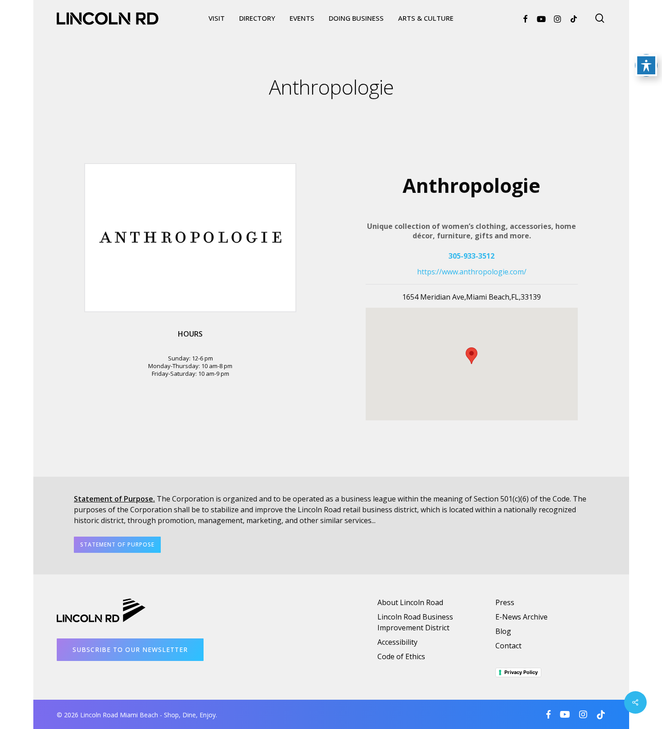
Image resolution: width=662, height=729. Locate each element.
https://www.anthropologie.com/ (471, 272)
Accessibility (397, 642)
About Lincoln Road (410, 602)
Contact (508, 646)
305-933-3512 (471, 256)
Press (504, 602)
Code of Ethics (401, 656)
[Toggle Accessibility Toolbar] (646, 65)
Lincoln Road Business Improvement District (415, 622)
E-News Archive (521, 617)
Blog (503, 631)
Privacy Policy (521, 672)
